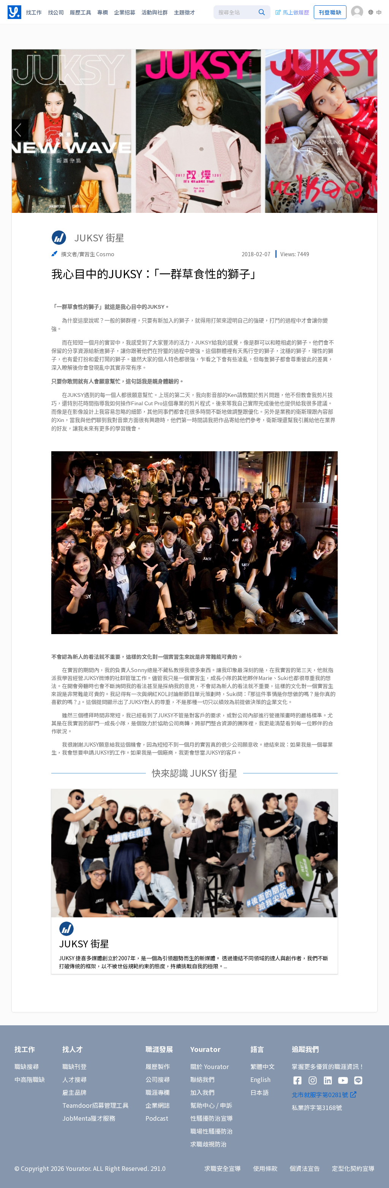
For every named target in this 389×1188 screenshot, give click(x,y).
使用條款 (265, 1168)
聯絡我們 (202, 1079)
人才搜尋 (74, 1079)
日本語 (259, 1092)
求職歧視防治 (208, 1143)
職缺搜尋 (26, 1066)
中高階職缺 (29, 1079)
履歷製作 (157, 1066)
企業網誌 (157, 1105)
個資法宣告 (304, 1168)
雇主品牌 (74, 1092)
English (260, 1079)
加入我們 (202, 1092)
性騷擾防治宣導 (211, 1118)
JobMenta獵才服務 (88, 1118)
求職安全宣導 (222, 1168)
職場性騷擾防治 (211, 1131)
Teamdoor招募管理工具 (95, 1105)
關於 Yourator (209, 1066)
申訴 (226, 1105)
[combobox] (241, 12)
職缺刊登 (74, 1066)
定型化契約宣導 (353, 1168)
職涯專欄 (157, 1092)
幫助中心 (202, 1105)
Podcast (156, 1118)
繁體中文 (262, 1066)
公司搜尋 (157, 1079)
